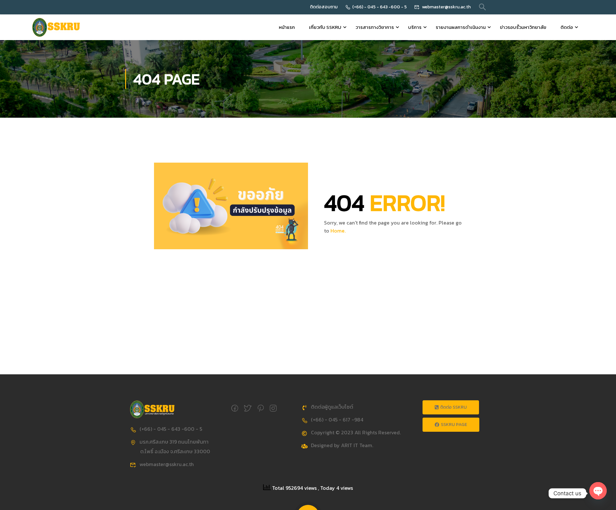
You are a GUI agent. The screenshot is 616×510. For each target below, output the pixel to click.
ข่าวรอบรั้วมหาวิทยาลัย (523, 27)
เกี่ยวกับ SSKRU (325, 27)
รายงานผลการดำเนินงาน (461, 27)
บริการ (415, 27)
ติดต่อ (566, 27)
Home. (338, 230)
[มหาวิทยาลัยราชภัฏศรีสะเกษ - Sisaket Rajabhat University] (56, 27)
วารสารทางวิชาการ (374, 27)
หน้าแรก (287, 27)
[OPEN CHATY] (598, 490)
